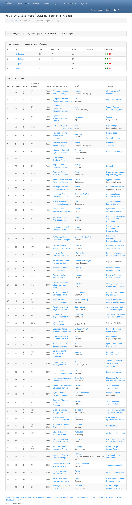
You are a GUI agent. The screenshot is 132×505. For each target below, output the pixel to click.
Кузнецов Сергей (60, 455)
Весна (77, 343)
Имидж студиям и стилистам (18, 497)
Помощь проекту (12, 500)
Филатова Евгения (61, 277)
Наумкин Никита (60, 133)
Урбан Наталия (113, 138)
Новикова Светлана (115, 478)
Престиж (78, 208)
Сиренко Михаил (60, 410)
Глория (78, 179)
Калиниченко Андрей (115, 151)
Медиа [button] (83, 3)
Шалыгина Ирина (113, 277)
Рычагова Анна (112, 331)
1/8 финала (19, 54)
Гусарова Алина (60, 395)
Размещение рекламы (78, 497)
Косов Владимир (113, 352)
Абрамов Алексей (60, 307)
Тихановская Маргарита (58, 136)
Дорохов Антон (60, 164)
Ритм (77, 172)
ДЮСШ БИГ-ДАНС (82, 329)
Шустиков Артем (60, 439)
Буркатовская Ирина (115, 172)
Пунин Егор (58, 321)
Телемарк (79, 117)
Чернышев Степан (61, 260)
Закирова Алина (60, 295)
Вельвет (78, 362)
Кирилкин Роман (113, 99)
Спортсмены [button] (22, 3)
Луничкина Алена (113, 417)
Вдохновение (80, 307)
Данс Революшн (82, 463)
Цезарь (78, 321)
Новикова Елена (113, 426)
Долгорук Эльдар (60, 186)
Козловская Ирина (61, 481)
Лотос (77, 186)
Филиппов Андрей (114, 465)
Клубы (36, 3)
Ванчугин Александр (115, 186)
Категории (12, 20)
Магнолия (79, 134)
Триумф (78, 267)
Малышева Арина (60, 441)
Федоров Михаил (60, 478)
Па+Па (77, 217)
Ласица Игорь (112, 446)
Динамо (78, 150)
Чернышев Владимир (62, 378)
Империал (79, 91)
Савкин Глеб (58, 208)
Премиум (78, 446)
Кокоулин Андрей (113, 253)
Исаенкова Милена (61, 211)
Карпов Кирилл (112, 125)
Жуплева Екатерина (114, 309)
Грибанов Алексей (114, 343)
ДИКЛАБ (78, 424)
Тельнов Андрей (113, 388)
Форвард (78, 275)
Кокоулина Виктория (115, 255)
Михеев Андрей (113, 392)
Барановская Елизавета (112, 237)
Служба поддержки (98, 497)
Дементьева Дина (61, 93)
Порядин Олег (59, 172)
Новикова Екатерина (62, 331)
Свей (77, 478)
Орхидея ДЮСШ (82, 194)
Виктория (79, 314)
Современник (80, 292)
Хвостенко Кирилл (61, 217)
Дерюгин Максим (60, 400)
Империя (78, 164)
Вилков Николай (113, 329)
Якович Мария (59, 324)
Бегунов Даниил (60, 143)
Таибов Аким (58, 417)
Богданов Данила (60, 343)
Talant (9, 3)
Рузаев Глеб (58, 115)
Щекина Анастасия (61, 196)
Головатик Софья (61, 263)
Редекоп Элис (59, 488)
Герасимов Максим (61, 463)
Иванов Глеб (112, 93)
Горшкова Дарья (60, 270)
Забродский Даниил (61, 485)
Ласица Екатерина (114, 449)
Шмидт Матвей (59, 245)
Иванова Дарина (60, 145)
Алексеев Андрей (60, 292)
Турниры (46, 3)
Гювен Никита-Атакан (62, 385)
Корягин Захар (59, 362)
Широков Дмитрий (61, 150)
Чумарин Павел (113, 455)
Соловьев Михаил (114, 211)
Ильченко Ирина (113, 378)
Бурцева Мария (113, 179)
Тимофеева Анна (60, 174)
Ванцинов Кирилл (60, 91)
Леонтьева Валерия (61, 239)
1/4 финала (19, 59)
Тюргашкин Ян (59, 299)
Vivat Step (79, 432)
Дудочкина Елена (113, 201)
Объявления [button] (69, 3)
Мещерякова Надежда (58, 354)
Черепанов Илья (60, 471)
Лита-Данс (79, 378)
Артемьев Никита (60, 267)
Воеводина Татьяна (115, 245)
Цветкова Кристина (115, 208)
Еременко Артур (60, 329)
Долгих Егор (58, 314)
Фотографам (38, 497)
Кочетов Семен (60, 253)
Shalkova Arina (59, 160)
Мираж (78, 352)
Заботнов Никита (60, 446)
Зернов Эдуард (112, 107)
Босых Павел (112, 166)
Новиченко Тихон (60, 336)
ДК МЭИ (78, 98)
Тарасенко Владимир (115, 314)
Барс (77, 125)
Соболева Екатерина (115, 433)
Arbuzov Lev (58, 157)
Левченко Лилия (60, 167)
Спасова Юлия (59, 302)
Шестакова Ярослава (62, 457)
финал (17, 68)
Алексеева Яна (59, 220)
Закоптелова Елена (114, 361)
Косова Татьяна (113, 354)
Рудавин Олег (112, 295)
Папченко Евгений (61, 227)
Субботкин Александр (62, 237)
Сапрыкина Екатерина (115, 302)
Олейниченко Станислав (59, 107)
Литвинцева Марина (115, 472)
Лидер (77, 143)
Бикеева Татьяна (60, 339)
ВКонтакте (121, 9)
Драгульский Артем (61, 275)
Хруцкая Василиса (61, 111)
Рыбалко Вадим (60, 125)
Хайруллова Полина (61, 248)
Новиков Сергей (113, 481)
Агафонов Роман (60, 98)
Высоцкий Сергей (113, 275)
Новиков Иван (112, 231)
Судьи (56, 3)
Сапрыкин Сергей (113, 299)
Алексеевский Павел (115, 307)
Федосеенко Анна (60, 309)
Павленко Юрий (113, 196)
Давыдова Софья (60, 364)
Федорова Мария (60, 317)
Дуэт (77, 201)
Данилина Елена (113, 194)
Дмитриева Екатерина (62, 373)
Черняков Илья (113, 248)
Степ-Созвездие (82, 392)
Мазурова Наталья (61, 412)
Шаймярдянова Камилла (59, 286)
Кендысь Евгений (113, 241)
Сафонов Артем (60, 432)
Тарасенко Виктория (115, 317)
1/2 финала (19, 63)
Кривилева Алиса (60, 466)
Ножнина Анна (112, 346)
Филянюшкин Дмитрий (112, 144)
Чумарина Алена (113, 457)
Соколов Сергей (60, 351)
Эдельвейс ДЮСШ (83, 237)
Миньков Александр (115, 292)
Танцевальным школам (56, 497)
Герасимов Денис (114, 174)
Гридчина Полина (60, 182)
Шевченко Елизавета (62, 380)
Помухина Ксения (60, 255)
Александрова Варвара (59, 403)
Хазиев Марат (112, 117)
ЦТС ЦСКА (79, 253)
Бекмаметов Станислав (111, 134)
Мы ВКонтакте (115, 497)
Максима (78, 245)
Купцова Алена (59, 434)
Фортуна (78, 283)
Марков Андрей (113, 267)
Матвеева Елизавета (62, 204)
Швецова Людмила (114, 109)
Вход (108, 10)
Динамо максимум (83, 260)
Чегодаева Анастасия (62, 128)
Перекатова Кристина (62, 101)
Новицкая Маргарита (115, 286)
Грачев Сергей (112, 204)
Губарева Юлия (113, 270)
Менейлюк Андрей (61, 424)
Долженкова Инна (61, 473)
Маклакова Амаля (61, 419)
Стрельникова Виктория (112, 219)
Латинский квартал (83, 299)
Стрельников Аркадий (115, 216)
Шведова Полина (60, 388)
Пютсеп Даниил (60, 370)
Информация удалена (62, 179)
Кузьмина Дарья (60, 449)
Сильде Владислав (114, 283)
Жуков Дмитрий (113, 91)
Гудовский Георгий (61, 282)
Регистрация (96, 10)
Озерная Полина (60, 230)
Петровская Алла (60, 189)
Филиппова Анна (60, 346)
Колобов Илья (59, 201)
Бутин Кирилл (59, 392)
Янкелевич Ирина (60, 427)
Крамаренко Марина (115, 419)
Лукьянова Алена (60, 152)
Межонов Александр (62, 194)
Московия (79, 385)
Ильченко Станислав (115, 380)
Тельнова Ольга (113, 385)
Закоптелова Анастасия (112, 364)
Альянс (78, 107)
